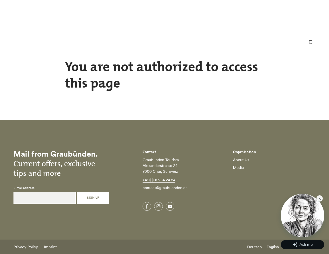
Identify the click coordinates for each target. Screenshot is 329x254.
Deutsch (254, 246)
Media (238, 167)
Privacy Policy (25, 246)
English (273, 246)
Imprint (50, 246)
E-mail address (23, 188)
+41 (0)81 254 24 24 (159, 180)
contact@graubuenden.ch (165, 187)
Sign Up (93, 197)
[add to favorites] (311, 42)
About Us (241, 159)
